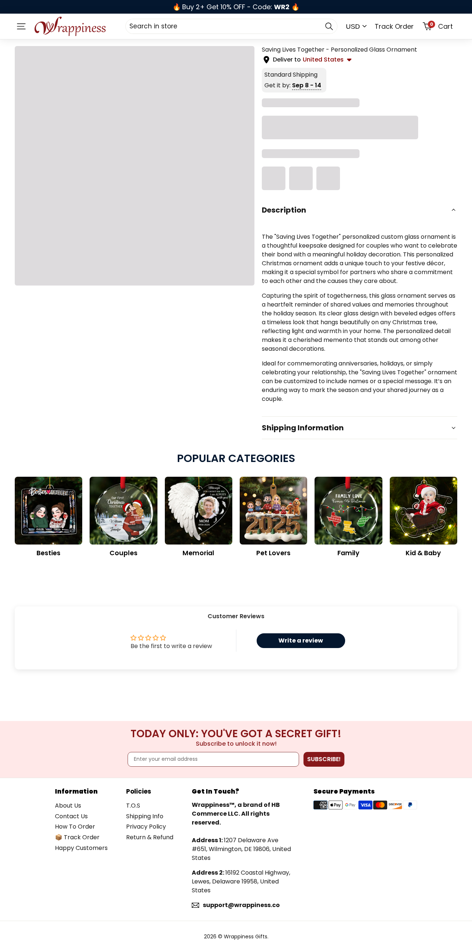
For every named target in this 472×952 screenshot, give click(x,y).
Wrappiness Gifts (245, 936)
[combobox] (231, 26)
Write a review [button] (300, 640)
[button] (359, 210)
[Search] (329, 26)
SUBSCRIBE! (324, 759)
